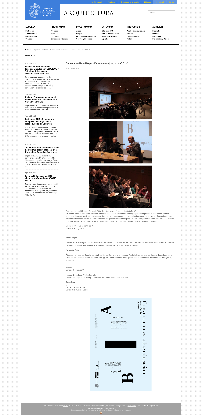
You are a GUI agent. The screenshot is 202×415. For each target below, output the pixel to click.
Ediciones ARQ (107, 31)
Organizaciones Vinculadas (130, 2)
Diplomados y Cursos (59, 39)
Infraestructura (31, 36)
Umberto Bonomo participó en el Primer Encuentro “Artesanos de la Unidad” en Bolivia (41, 99)
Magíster (54, 33)
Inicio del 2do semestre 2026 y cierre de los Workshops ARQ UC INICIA (40, 178)
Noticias (130, 39)
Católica (65, 406)
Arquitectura (89, 13)
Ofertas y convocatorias (111, 33)
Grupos (79, 33)
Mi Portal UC (160, 2)
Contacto (29, 39)
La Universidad (97, 2)
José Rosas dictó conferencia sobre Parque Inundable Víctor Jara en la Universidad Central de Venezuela (42, 149)
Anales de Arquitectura (136, 31)
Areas (78, 31)
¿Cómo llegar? (131, 406)
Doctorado (55, 36)
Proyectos (133, 27)
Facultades (111, 2)
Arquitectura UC (31, 33)
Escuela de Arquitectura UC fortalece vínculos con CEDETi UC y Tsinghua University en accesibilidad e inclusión (42, 70)
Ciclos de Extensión (109, 36)
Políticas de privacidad (95, 408)
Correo (171, 2)
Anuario (130, 33)
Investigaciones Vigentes (86, 36)
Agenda (105, 39)
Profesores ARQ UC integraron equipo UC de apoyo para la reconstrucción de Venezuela (39, 121)
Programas (58, 27)
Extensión (108, 27)
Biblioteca (147, 2)
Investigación (84, 27)
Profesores (29, 31)
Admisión (157, 27)
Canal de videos (133, 36)
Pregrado (54, 31)
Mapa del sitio (109, 408)
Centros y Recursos (84, 39)
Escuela (30, 27)
